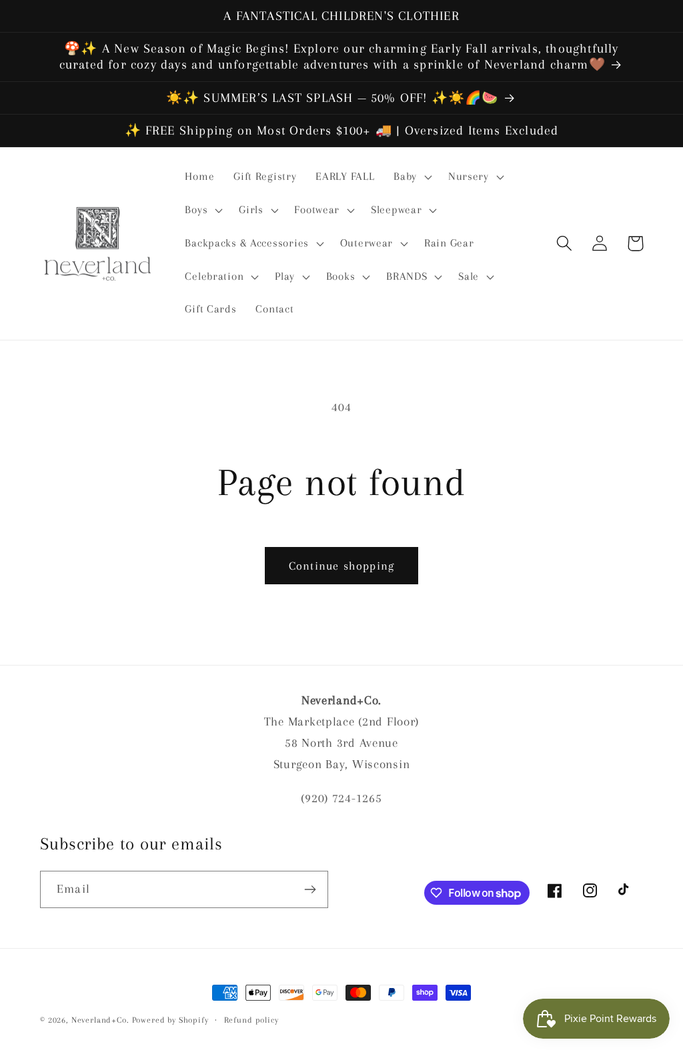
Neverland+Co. (101, 1020)
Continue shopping (341, 565)
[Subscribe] (309, 889)
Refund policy (251, 1020)
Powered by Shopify (170, 1020)
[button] (411, 177)
